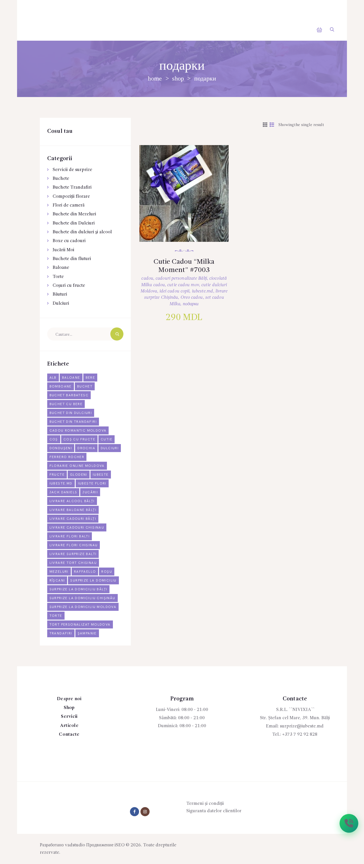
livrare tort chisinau (73, 563)
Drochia (86, 448)
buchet (84, 386)
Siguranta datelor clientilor (213, 811)
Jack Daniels (63, 492)
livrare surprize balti (73, 554)
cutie (106, 439)
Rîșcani (57, 580)
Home (155, 78)
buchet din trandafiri (73, 422)
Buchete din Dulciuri (74, 223)
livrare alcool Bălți (72, 501)
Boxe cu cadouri (69, 241)
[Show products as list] (272, 125)
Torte (58, 277)
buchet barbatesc (68, 395)
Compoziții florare (71, 196)
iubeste (101, 475)
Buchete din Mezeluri (74, 214)
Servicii (69, 716)
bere (90, 378)
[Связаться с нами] (349, 823)
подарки (191, 304)
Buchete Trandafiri (72, 187)
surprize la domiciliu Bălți (78, 589)
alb (53, 378)
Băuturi (60, 294)
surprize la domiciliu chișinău (82, 598)
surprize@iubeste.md (302, 726)
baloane (71, 378)
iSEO (120, 845)
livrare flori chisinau (73, 545)
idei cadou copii (175, 291)
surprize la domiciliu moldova (83, 607)
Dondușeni (60, 448)
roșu (106, 572)
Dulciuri (61, 303)
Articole (69, 725)
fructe (57, 475)
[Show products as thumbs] (265, 125)
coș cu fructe (79, 439)
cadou (147, 278)
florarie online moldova (77, 466)
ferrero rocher (66, 457)
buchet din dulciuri (70, 413)
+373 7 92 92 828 (299, 734)
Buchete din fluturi (72, 259)
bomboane (60, 386)
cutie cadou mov (183, 285)
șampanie (87, 633)
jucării (90, 492)
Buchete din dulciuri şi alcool (82, 232)
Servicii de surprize (72, 170)
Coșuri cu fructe (69, 285)
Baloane (61, 267)
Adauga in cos (190, 219)
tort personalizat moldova (80, 624)
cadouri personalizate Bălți (181, 278)
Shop (178, 78)
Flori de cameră (68, 205)
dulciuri (110, 448)
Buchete (61, 178)
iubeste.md (202, 291)
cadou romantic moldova (78, 430)
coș (53, 439)
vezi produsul (190, 201)
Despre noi (69, 699)
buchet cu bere (66, 404)
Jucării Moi (63, 250)
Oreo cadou (192, 297)
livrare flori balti (69, 536)
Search (116, 334)
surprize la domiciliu (93, 580)
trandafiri (60, 633)
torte (55, 616)
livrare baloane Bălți (72, 510)
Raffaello (85, 572)
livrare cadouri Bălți (72, 519)
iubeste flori (92, 483)
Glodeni (78, 475)
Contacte (69, 734)
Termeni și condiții (205, 803)
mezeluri (59, 572)
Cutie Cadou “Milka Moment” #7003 (184, 266)
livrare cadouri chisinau (76, 527)
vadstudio (75, 845)
